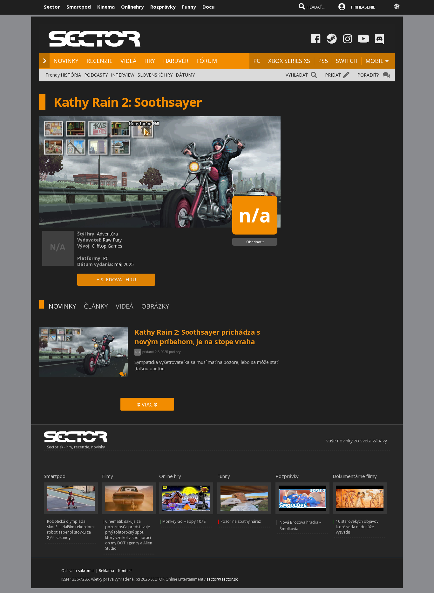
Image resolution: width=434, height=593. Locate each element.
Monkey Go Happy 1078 (184, 521)
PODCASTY (96, 75)
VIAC (147, 404)
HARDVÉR (175, 61)
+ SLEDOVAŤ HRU (116, 279)
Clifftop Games (107, 246)
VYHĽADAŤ (297, 75)
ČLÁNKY (96, 306)
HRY (149, 61)
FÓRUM (206, 61)
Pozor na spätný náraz (240, 521)
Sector (52, 6)
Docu (208, 6)
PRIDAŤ (333, 75)
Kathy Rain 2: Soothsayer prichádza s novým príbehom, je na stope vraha (197, 336)
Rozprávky (163, 6)
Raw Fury (112, 240)
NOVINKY (65, 61)
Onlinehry (132, 6)
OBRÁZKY (155, 306)
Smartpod (78, 6)
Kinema (106, 6)
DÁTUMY (185, 75)
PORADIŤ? (368, 75)
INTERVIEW (122, 75)
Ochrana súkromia (78, 570)
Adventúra (107, 234)
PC (256, 61)
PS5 (323, 61)
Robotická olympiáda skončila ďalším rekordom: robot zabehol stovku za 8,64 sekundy (71, 529)
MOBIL (374, 61)
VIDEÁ (128, 61)
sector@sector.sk (222, 579)
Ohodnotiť (255, 241)
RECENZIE (99, 61)
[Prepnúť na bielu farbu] (397, 6)
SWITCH (346, 61)
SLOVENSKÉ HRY (155, 75)
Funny (189, 6)
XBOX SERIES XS (289, 61)
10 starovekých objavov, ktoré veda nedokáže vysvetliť (357, 527)
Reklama (106, 570)
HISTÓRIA (71, 75)
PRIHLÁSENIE (363, 7)
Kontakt (125, 570)
